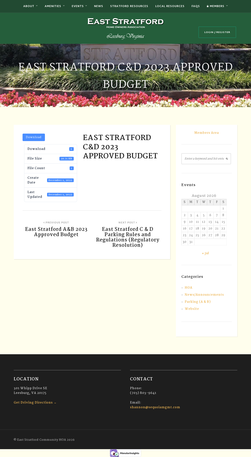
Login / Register (217, 32)
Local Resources (170, 6)
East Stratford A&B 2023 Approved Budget (56, 232)
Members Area (206, 132)
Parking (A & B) (198, 301)
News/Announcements (204, 294)
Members (217, 6)
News (98, 6)
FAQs (196, 6)
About (28, 6)
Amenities (53, 6)
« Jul (205, 253)
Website (192, 309)
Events (78, 6)
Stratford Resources (129, 6)
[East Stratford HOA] (125, 28)
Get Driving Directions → (35, 402)
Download (34, 137)
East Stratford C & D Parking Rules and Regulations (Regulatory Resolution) (127, 237)
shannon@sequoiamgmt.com (155, 407)
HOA (188, 287)
